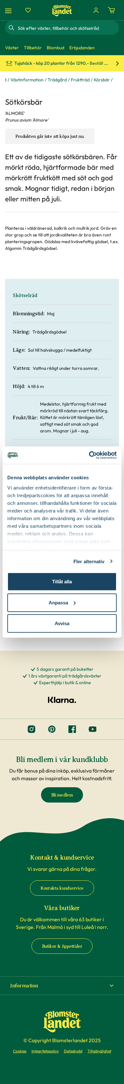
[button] (62, 986)
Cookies (19, 1051)
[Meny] (9, 10)
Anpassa (58, 602)
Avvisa (62, 623)
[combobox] (67, 27)
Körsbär (102, 80)
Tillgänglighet (99, 1051)
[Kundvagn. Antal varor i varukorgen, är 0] (111, 10)
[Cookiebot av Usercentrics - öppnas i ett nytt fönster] (89, 455)
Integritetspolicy (45, 1051)
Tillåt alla (62, 581)
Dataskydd (73, 1051)
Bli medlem (62, 795)
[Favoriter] (28, 10)
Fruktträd (80, 80)
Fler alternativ (89, 561)
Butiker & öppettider (62, 946)
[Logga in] (96, 10)
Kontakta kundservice (62, 888)
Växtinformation (27, 80)
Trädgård (57, 80)
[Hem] (62, 10)
